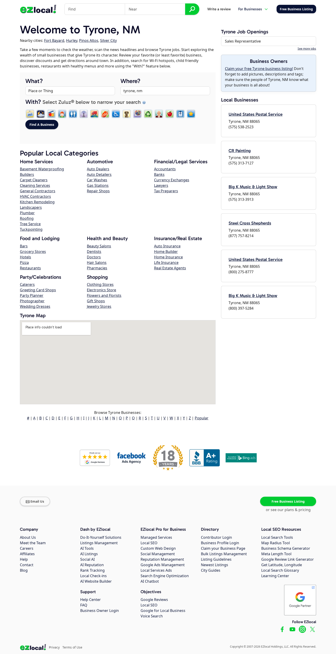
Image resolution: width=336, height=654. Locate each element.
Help (24, 559)
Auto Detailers (99, 174)
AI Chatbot (150, 581)
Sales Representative (243, 41)
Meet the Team (33, 542)
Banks (159, 174)
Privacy (54, 647)
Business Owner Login (99, 610)
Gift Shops (96, 300)
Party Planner (31, 295)
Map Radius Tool (275, 542)
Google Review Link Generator (287, 559)
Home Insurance (168, 257)
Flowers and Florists (104, 295)
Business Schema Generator (285, 548)
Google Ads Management (163, 564)
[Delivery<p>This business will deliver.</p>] (94, 113)
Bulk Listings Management (224, 553)
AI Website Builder (96, 581)
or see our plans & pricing (288, 509)
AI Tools (87, 548)
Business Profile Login (220, 542)
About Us (28, 537)
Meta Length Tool (276, 553)
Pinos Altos (88, 40)
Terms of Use (72, 647)
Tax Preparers (166, 190)
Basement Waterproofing (42, 169)
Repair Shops (98, 190)
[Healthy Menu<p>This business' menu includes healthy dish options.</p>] (169, 113)
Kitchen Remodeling (37, 201)
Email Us (37, 501)
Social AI (87, 559)
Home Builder (166, 251)
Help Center (90, 599)
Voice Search (152, 616)
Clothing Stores (100, 284)
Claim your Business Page (223, 548)
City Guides (210, 570)
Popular (201, 418)
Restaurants (30, 268)
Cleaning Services (35, 185)
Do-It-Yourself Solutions (100, 537)
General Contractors (37, 190)
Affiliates (27, 553)
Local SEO (149, 542)
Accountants (165, 169)
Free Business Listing (288, 501)
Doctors (94, 257)
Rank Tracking (92, 570)
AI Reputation (92, 564)
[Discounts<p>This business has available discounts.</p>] (105, 113)
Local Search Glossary (280, 570)
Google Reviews (154, 599)
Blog (24, 570)
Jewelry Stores (99, 306)
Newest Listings (214, 564)
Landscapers (31, 207)
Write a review (219, 9)
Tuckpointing (31, 229)
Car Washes (97, 179)
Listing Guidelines (216, 559)
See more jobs (307, 49)
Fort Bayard (54, 40)
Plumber (27, 212)
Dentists (94, 251)
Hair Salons (97, 262)
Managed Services (156, 537)
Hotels (25, 257)
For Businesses (250, 9)
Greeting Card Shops (38, 289)
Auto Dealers (98, 169)
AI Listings (89, 553)
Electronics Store (101, 289)
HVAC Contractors (35, 196)
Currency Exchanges (171, 179)
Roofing (27, 218)
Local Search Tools (277, 537)
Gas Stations (98, 185)
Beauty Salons (99, 246)
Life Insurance (166, 262)
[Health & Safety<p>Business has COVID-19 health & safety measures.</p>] (180, 113)
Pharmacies (97, 268)
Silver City (108, 40)
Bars (24, 246)
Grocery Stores (33, 251)
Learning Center (275, 575)
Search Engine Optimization (165, 575)
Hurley (71, 40)
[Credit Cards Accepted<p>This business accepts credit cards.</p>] (51, 113)
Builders (27, 174)
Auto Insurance (167, 246)
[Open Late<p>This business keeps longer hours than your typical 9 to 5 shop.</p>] (40, 113)
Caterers (27, 284)
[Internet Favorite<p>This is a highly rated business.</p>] (191, 113)
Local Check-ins (93, 575)
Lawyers (161, 185)
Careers (26, 548)
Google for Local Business (163, 610)
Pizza (24, 262)
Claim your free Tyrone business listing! (259, 68)
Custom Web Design (158, 548)
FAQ (83, 605)
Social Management (158, 553)
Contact (26, 564)
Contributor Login (216, 537)
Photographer (32, 300)
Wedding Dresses (35, 306)
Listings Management (99, 542)
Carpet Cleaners (34, 179)
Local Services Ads (156, 570)
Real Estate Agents (170, 268)
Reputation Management (162, 559)
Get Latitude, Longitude (281, 564)
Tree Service (30, 223)
